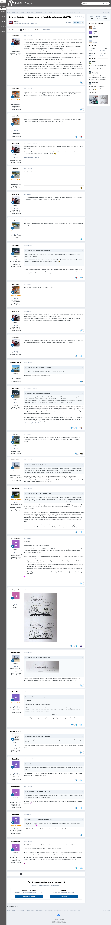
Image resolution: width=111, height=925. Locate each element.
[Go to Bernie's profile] (16, 440)
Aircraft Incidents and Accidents (28, 23)
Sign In (3, 1)
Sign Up (3, 3)
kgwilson (15, 488)
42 (16, 376)
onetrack (15, 36)
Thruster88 (45, 464)
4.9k (16, 502)
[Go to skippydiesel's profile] (16, 544)
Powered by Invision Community (58, 922)
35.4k (16, 103)
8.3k (16, 50)
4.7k (16, 706)
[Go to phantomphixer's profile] (16, 368)
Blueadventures (15, 731)
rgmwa (15, 169)
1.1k (16, 259)
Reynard (15, 590)
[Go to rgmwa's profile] (16, 174)
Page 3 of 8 (46, 29)
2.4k (16, 183)
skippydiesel (15, 538)
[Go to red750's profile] (11, 22)
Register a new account (29, 896)
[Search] (103, 3)
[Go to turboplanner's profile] (16, 465)
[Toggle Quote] (26, 250)
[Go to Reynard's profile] (16, 595)
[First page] (9, 30)
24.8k (16, 474)
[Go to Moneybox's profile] (16, 251)
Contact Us (56, 919)
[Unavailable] (41, 617)
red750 (17, 21)
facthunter (15, 89)
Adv (107, 3)
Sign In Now (64, 896)
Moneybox (15, 245)
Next (36, 29)
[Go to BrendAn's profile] (16, 697)
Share (69, 22)
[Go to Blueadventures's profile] (16, 737)
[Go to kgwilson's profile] (16, 494)
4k (16, 745)
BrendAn (15, 692)
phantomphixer (15, 362)
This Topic (96, 3)
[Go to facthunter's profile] (16, 94)
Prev (13, 29)
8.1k (16, 552)
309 (16, 448)
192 (16, 604)
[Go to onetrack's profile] (16, 41)
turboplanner (15, 460)
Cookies (62, 919)
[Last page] (40, 30)
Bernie (15, 434)
